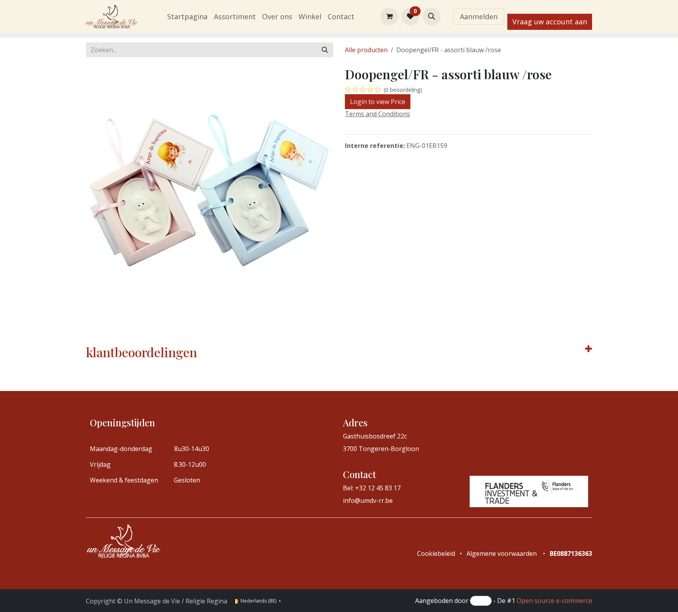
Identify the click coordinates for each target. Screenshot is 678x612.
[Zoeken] (325, 49)
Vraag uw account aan (549, 21)
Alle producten (366, 50)
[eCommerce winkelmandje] (389, 16)
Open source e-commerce (554, 600)
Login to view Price (377, 101)
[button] (432, 16)
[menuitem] (187, 16)
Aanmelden (479, 16)
